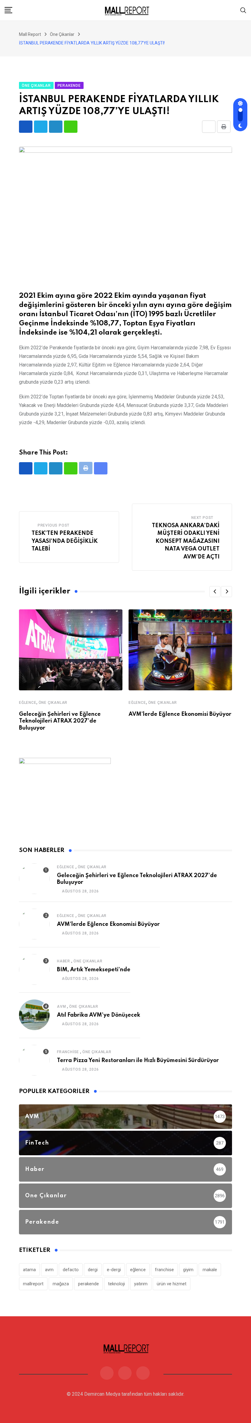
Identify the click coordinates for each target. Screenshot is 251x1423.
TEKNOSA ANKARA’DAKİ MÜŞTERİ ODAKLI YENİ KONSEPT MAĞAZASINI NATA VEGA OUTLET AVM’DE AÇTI (185, 541)
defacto (71, 1269)
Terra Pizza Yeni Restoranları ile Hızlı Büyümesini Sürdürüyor (138, 1060)
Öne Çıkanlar (53, 702)
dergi (93, 1269)
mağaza (61, 1284)
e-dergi (114, 1269)
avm (49, 1269)
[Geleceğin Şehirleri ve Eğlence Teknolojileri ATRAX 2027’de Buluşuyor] (34, 878)
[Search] (243, 10)
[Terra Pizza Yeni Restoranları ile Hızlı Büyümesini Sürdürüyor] (34, 1060)
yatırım (141, 1284)
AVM (61, 1006)
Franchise (68, 1052)
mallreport (33, 1284)
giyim (188, 1269)
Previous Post (53, 525)
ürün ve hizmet (171, 1284)
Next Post (202, 518)
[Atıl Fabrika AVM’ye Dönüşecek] (34, 1014)
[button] (214, 591)
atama (29, 1269)
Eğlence (27, 702)
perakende (88, 1284)
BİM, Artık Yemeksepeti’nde (93, 969)
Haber (63, 961)
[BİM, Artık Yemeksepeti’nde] (34, 969)
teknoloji (116, 1284)
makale (210, 1269)
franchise (164, 1269)
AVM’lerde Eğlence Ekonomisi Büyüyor (180, 714)
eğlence (138, 1269)
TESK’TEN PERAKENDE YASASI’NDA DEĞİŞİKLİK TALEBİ (65, 541)
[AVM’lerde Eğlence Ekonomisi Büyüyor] (34, 924)
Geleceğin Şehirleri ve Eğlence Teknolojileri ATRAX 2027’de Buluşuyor (60, 721)
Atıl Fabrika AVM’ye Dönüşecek (98, 1015)
